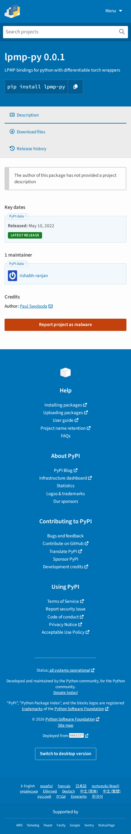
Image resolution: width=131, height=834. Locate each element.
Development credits (63, 566)
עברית (61, 796)
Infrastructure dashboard (63, 478)
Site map (65, 725)
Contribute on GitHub (63, 543)
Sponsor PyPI (65, 559)
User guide (63, 420)
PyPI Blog (63, 470)
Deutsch (68, 791)
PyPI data (16, 216)
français (64, 786)
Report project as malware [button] (65, 324)
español (46, 786)
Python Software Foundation (79, 709)
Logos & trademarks (65, 493)
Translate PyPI (63, 551)
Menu (110, 10)
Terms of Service (63, 601)
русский (44, 796)
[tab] (65, 115)
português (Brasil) (105, 786)
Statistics (65, 485)
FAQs (65, 435)
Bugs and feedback (65, 535)
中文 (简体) (89, 791)
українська (29, 791)
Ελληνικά (50, 791)
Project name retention (63, 428)
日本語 (81, 786)
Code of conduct (63, 616)
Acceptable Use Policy (63, 632)
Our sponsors (65, 501)
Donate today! (65, 692)
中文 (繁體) (112, 791)
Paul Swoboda (33, 306)
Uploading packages (63, 412)
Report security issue (66, 609)
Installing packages (63, 405)
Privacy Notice (63, 624)
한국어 (97, 796)
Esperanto (79, 796)
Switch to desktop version (65, 753)
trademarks (32, 709)
